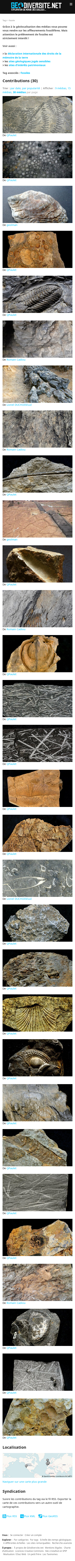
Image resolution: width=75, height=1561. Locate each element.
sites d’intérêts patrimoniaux (27, 65)
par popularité (31, 88)
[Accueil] (37, 6)
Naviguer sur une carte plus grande (25, 1481)
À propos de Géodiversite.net (29, 1547)
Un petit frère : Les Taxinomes (42, 1554)
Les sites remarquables (38, 1542)
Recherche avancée (62, 1542)
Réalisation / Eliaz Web (14, 1554)
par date (15, 88)
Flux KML (29, 1516)
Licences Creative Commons (29, 1550)
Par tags (34, 1539)
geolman (12, 225)
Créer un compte (33, 1535)
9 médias (60, 88)
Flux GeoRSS (50, 1516)
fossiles (25, 73)
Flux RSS (12, 1516)
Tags (5, 20)
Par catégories (21, 1539)
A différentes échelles (14, 1542)
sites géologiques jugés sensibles (29, 61)
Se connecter (16, 1535)
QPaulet (11, 135)
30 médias (19, 92)
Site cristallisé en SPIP (56, 1550)
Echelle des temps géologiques (55, 1539)
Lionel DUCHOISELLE (19, 404)
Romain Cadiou (16, 359)
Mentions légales (53, 1547)
